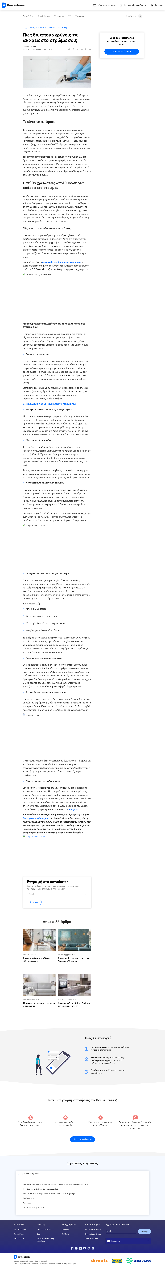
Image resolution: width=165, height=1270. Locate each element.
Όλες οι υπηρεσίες (44, 1229)
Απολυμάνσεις (29, 1198)
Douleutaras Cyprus (93, 1234)
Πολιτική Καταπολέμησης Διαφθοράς (62, 1264)
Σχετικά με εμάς (20, 1229)
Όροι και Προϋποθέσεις (22, 1264)
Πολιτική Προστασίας (40, 1264)
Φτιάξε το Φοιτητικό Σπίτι (33, 1207)
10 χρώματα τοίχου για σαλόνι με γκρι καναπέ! (38, 976)
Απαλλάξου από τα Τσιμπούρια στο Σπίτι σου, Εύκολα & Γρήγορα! (49, 1194)
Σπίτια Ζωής (19, 1234)
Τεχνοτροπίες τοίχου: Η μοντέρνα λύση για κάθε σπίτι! (74, 931)
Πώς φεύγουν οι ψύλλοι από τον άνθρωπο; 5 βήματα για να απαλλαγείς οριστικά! (56, 1184)
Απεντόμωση (28, 1203)
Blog (38, 1234)
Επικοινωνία (19, 1239)
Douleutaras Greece (93, 1229)
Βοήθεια (65, 1234)
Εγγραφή (65, 1229)
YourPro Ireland (91, 1239)
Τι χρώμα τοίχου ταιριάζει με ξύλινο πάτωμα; (38, 931)
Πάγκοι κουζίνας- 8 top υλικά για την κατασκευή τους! (73, 976)
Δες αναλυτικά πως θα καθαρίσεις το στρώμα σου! (49, 404)
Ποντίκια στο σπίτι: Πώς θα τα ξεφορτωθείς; (41, 1189)
